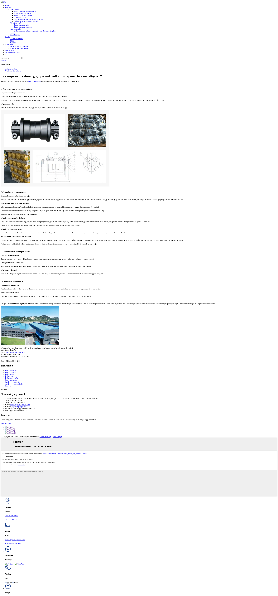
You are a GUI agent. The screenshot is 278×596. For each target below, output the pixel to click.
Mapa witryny (57, 437)
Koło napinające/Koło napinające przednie (28, 19)
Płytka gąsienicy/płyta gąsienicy (25, 11)
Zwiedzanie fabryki (16, 39)
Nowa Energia (15, 35)
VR (6, 54)
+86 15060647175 (11, 519)
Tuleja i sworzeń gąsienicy (23, 27)
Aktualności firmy (11, 69)
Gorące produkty (45, 437)
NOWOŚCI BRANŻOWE (19, 48)
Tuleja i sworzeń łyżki (21, 25)
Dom (7, 5)
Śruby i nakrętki (15, 29)
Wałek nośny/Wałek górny (23, 15)
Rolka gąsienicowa (34, 81)
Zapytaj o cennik (6, 423)
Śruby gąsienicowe (11, 380)
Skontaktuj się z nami (12, 52)
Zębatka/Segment (20, 17)
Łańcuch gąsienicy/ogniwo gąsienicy (26, 21)
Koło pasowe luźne (11, 378)
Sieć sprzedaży (10, 50)
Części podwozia (15, 9)
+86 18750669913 (11, 516)
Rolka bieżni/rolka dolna (22, 13)
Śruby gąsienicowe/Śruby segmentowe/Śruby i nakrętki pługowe (36, 31)
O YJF (7, 37)
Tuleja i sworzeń (15, 23)
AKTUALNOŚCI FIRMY (19, 46)
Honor (12, 41)
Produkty (8, 7)
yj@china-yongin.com (18, 407)
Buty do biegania (11, 370)
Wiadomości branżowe (13, 71)
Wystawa (13, 43)
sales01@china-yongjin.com (15, 352)
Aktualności (9, 45)
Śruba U (12, 33)
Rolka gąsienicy (10, 372)
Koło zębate (9, 376)
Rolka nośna (9, 374)
